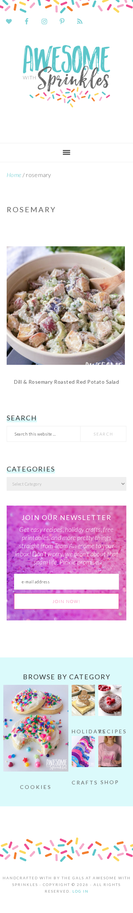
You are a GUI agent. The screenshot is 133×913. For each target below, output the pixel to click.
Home (14, 174)
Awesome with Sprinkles (66, 84)
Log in (80, 891)
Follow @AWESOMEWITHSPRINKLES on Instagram (71, 820)
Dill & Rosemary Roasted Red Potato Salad (66, 382)
